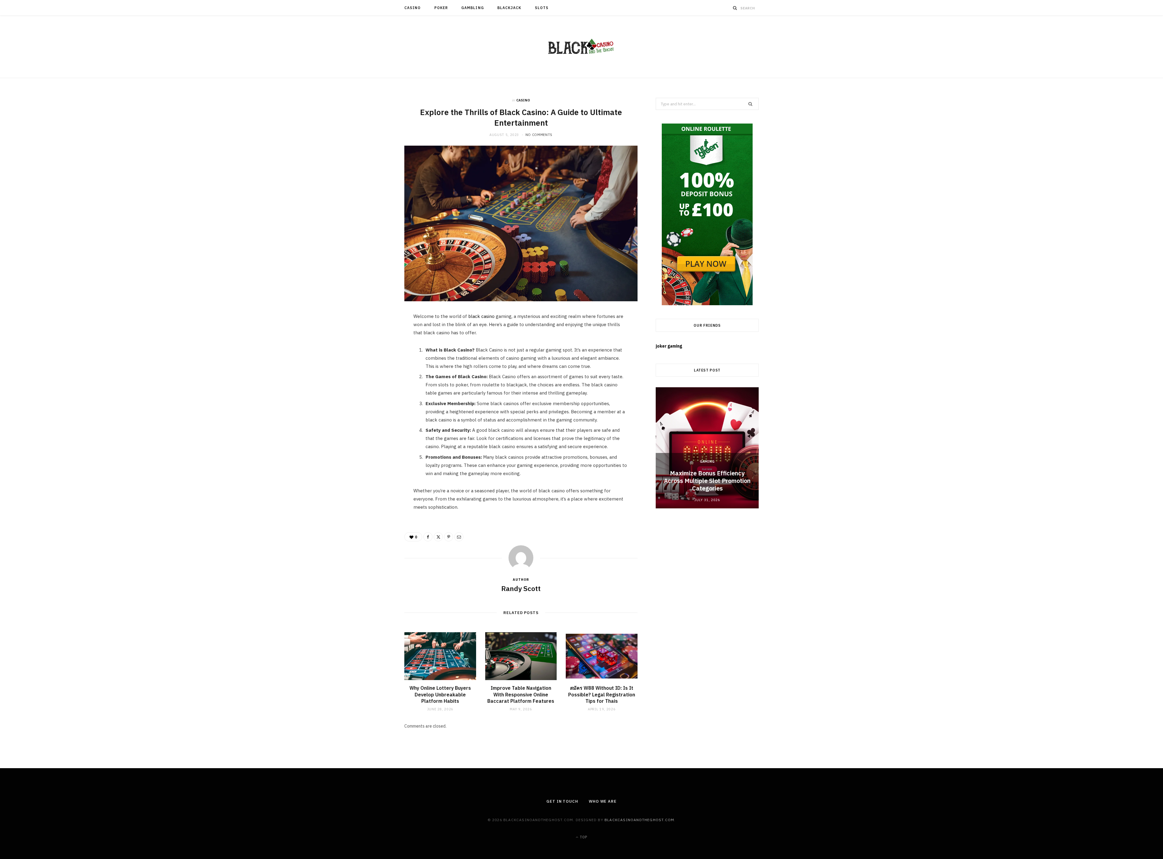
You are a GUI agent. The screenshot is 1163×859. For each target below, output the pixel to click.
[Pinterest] (376, 367)
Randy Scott (521, 588)
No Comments (538, 135)
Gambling (472, 7)
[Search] (735, 8)
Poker (441, 7)
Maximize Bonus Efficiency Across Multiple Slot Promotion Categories (707, 480)
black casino (481, 316)
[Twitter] (376, 352)
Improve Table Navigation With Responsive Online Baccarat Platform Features (520, 694)
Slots (541, 7)
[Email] (376, 383)
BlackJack (509, 7)
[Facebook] (376, 336)
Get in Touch (562, 801)
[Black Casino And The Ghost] (581, 47)
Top (583, 837)
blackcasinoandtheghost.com (639, 820)
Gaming (707, 461)
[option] (707, 447)
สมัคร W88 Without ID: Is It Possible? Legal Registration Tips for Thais (601, 694)
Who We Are (603, 801)
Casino (412, 7)
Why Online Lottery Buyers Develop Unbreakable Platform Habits (440, 694)
